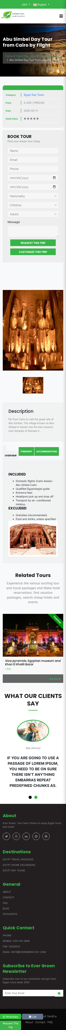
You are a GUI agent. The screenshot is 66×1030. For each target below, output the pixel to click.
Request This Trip (33, 242)
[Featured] (33, 635)
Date (8, 110)
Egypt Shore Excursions (19, 864)
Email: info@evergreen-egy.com (24, 951)
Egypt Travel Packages (18, 859)
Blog (6, 908)
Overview (10, 455)
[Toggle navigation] (61, 16)
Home (9, 56)
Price (8, 102)
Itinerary (26, 451)
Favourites (10, 914)
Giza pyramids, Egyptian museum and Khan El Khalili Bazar (33, 662)
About (7, 891)
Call (33, 1016)
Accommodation (46, 451)
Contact (8, 897)
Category (11, 95)
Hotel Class (12, 118)
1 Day (8, 669)
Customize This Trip (33, 251)
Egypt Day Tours (26, 56)
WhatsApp (11, 1016)
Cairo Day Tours (49, 56)
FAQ (5, 902)
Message (14, 222)
